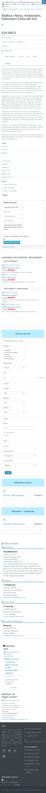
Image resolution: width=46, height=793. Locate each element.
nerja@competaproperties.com (13, 635)
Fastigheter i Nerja (32, 760)
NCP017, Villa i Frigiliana (14, 495)
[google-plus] (15, 751)
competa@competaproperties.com (14, 597)
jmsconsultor (27, 790)
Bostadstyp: (7, 363)
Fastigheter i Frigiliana (33, 757)
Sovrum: (6, 388)
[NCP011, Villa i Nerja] (9, 275)
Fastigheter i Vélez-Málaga (32, 771)
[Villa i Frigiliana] (2, 780)
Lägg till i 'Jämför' (10, 56)
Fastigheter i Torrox (32, 753)
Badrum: (6, 398)
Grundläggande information (13, 341)
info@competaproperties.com (13, 562)
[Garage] (14, 355)
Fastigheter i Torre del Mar (33, 765)
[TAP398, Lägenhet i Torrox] (11, 304)
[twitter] (9, 751)
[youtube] (4, 756)
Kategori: (6, 346)
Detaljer (7, 63)
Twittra (35, 56)
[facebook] (4, 751)
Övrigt (5, 418)
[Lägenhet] (14, 350)
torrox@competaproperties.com (13, 616)
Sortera (6, 446)
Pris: (4, 373)
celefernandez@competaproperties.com (15, 719)
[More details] (4, 491)
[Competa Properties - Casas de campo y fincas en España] (23, 9)
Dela (28, 56)
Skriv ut (21, 56)
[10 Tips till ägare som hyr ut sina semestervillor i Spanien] (11, 655)
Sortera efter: (8, 451)
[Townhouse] (14, 357)
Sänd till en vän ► (9, 247)
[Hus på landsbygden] (14, 352)
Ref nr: (5, 423)
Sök (9, 473)
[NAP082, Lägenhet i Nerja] (11, 265)
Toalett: (6, 408)
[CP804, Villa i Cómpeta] (10, 292)
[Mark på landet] (14, 359)
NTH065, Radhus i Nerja (14, 524)
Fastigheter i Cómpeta (33, 750)
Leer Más (13, 687)
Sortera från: (8, 461)
